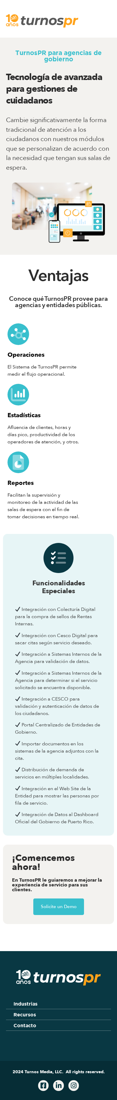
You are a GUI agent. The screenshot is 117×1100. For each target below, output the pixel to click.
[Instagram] (73, 1085)
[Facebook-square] (43, 1085)
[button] (103, 23)
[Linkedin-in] (58, 1085)
